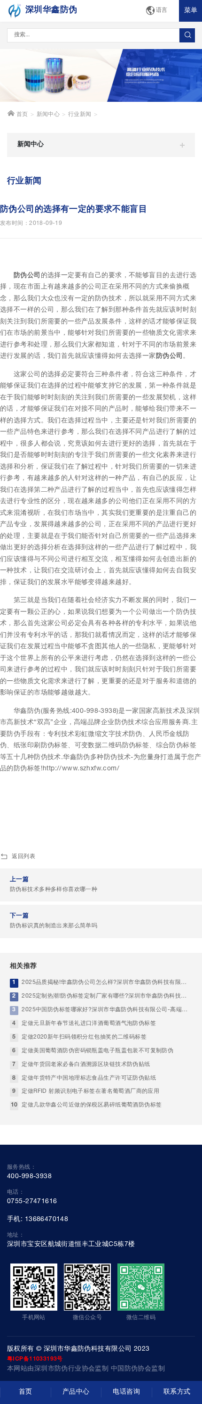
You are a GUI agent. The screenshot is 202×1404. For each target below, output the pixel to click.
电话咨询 (126, 1392)
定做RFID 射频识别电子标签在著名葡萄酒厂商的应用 (90, 1092)
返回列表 (23, 857)
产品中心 (76, 1392)
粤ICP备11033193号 (35, 1359)
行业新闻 (80, 115)
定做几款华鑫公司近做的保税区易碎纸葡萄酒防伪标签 (92, 1105)
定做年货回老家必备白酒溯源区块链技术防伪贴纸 (86, 1065)
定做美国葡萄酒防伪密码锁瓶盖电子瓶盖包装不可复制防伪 (97, 1051)
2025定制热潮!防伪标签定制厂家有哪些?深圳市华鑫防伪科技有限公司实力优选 (107, 996)
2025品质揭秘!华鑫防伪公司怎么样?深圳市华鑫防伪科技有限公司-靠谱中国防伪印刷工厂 (107, 983)
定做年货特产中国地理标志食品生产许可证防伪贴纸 (89, 1078)
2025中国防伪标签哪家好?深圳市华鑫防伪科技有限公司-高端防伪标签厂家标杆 (107, 1010)
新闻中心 (48, 115)
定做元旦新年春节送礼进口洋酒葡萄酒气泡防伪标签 (89, 1024)
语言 (162, 11)
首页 (21, 115)
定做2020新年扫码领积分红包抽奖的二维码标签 (84, 1037)
